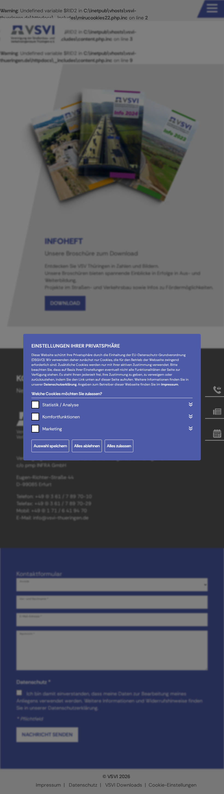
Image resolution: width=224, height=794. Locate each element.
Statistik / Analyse (60, 405)
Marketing (52, 429)
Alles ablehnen (87, 446)
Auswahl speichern (50, 446)
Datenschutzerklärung (60, 384)
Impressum (169, 384)
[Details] (191, 404)
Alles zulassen (119, 446)
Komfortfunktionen (61, 417)
